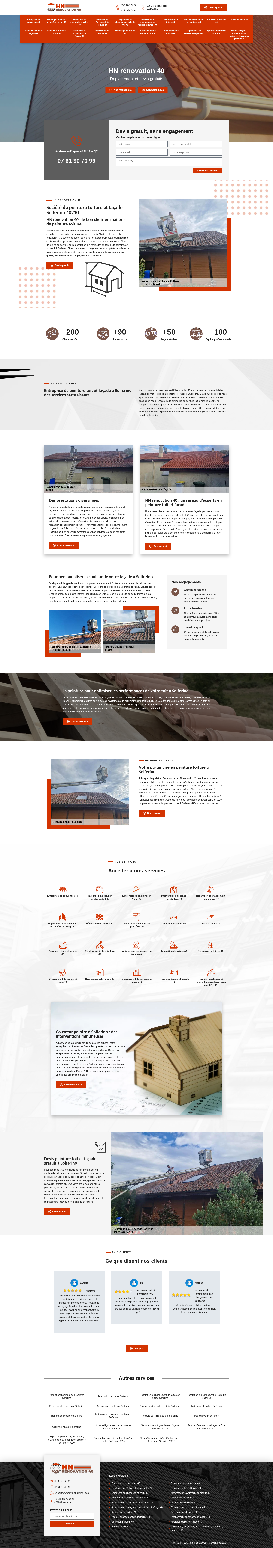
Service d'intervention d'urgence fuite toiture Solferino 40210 (206, 1427)
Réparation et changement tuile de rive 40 (125, 22)
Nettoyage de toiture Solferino (206, 1406)
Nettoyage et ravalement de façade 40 (79, 33)
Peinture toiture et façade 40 (33, 32)
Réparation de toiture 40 (102, 32)
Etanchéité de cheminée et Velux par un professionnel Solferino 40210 (160, 1440)
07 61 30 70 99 (128, 10)
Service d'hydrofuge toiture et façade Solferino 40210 (160, 1427)
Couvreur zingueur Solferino (66, 1427)
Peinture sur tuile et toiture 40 (56, 32)
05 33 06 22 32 (128, 5)
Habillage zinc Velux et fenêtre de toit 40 (57, 21)
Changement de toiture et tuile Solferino (160, 1406)
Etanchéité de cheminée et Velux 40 (79, 22)
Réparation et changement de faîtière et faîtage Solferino (160, 1396)
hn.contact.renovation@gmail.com (72, 1493)
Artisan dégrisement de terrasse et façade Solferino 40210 (113, 1427)
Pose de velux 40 (239, 19)
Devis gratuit (216, 7)
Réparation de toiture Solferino (66, 1415)
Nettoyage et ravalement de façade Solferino (113, 1416)
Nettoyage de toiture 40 (125, 32)
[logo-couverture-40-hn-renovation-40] (63, 11)
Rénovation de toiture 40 (171, 21)
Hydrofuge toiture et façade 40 (216, 32)
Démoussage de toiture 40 (171, 32)
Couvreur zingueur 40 (216, 21)
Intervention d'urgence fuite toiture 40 (102, 22)
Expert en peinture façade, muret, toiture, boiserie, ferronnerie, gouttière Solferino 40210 (67, 1439)
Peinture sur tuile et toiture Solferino (160, 1415)
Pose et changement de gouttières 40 (193, 21)
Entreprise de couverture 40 (33, 21)
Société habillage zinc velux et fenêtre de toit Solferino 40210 (113, 1440)
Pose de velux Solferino (206, 1415)
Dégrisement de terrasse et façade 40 (193, 32)
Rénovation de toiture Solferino (113, 1396)
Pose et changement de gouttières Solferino (66, 1396)
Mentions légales (217, 1543)
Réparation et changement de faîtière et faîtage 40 (147, 22)
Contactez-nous (155, 90)
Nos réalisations (123, 90)
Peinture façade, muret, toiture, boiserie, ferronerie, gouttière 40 (239, 35)
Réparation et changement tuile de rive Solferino (206, 1396)
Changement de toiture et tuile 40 (148, 32)
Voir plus (139, 1348)
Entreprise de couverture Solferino (66, 1406)
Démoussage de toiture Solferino (113, 1406)
